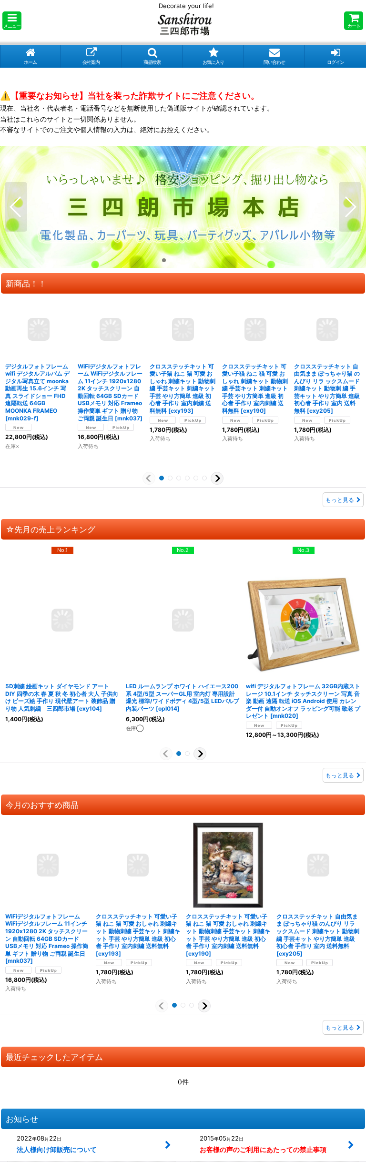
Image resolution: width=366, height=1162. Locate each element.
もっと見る (339, 499)
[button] (11, 20)
